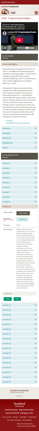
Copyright (23, 417)
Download (22, 219)
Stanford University (8, 2)
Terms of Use (7, 417)
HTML (7, 299)
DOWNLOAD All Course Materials (18, 123)
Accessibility (27, 420)
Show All (5, 58)
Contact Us (19, 396)
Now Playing (23, 213)
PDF (17, 299)
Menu (36, 12)
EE (13, 12)
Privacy (15, 417)
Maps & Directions (26, 409)
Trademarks (32, 417)
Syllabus (10, 121)
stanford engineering (10, 6)
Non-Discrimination (14, 420)
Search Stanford (12, 413)
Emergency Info (26, 413)
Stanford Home (11, 409)
